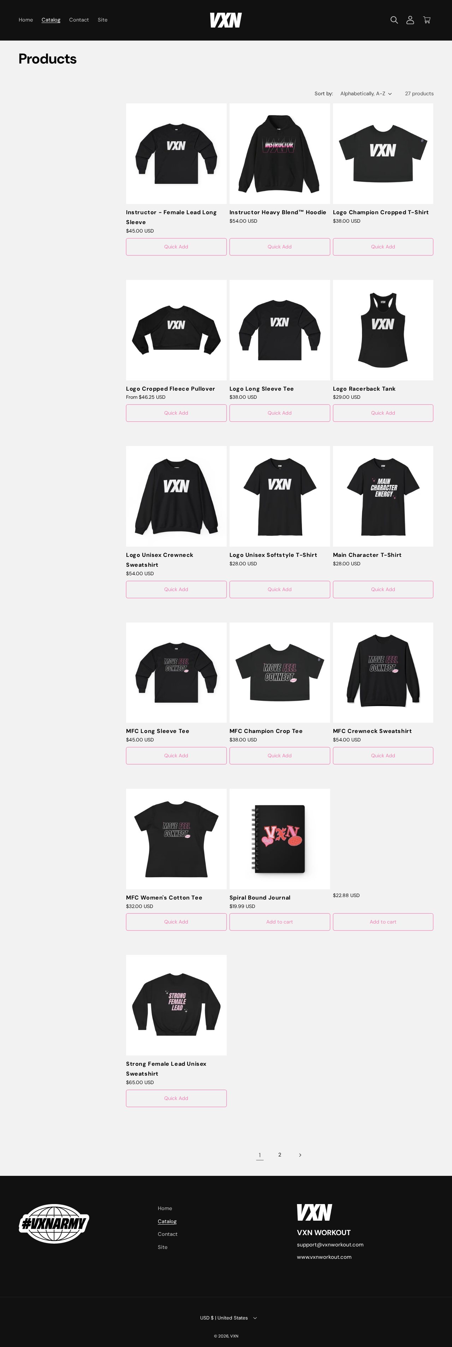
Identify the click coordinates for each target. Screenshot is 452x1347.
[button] (394, 20)
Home (165, 1208)
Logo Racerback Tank (364, 388)
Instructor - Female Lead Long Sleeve (171, 217)
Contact (168, 1234)
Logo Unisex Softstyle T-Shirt (273, 555)
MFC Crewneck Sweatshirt (372, 731)
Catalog (167, 1221)
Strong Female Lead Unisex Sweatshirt (166, 1069)
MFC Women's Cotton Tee (164, 897)
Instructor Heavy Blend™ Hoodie (278, 212)
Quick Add (176, 246)
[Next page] (300, 1155)
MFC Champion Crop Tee (266, 731)
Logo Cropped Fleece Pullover (170, 388)
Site (162, 1247)
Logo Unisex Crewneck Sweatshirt (160, 560)
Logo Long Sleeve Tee (262, 388)
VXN (234, 1336)
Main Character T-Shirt (367, 555)
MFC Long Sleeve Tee (157, 731)
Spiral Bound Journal (260, 897)
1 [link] (260, 1155)
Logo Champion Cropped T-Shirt (381, 212)
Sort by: (324, 93)
